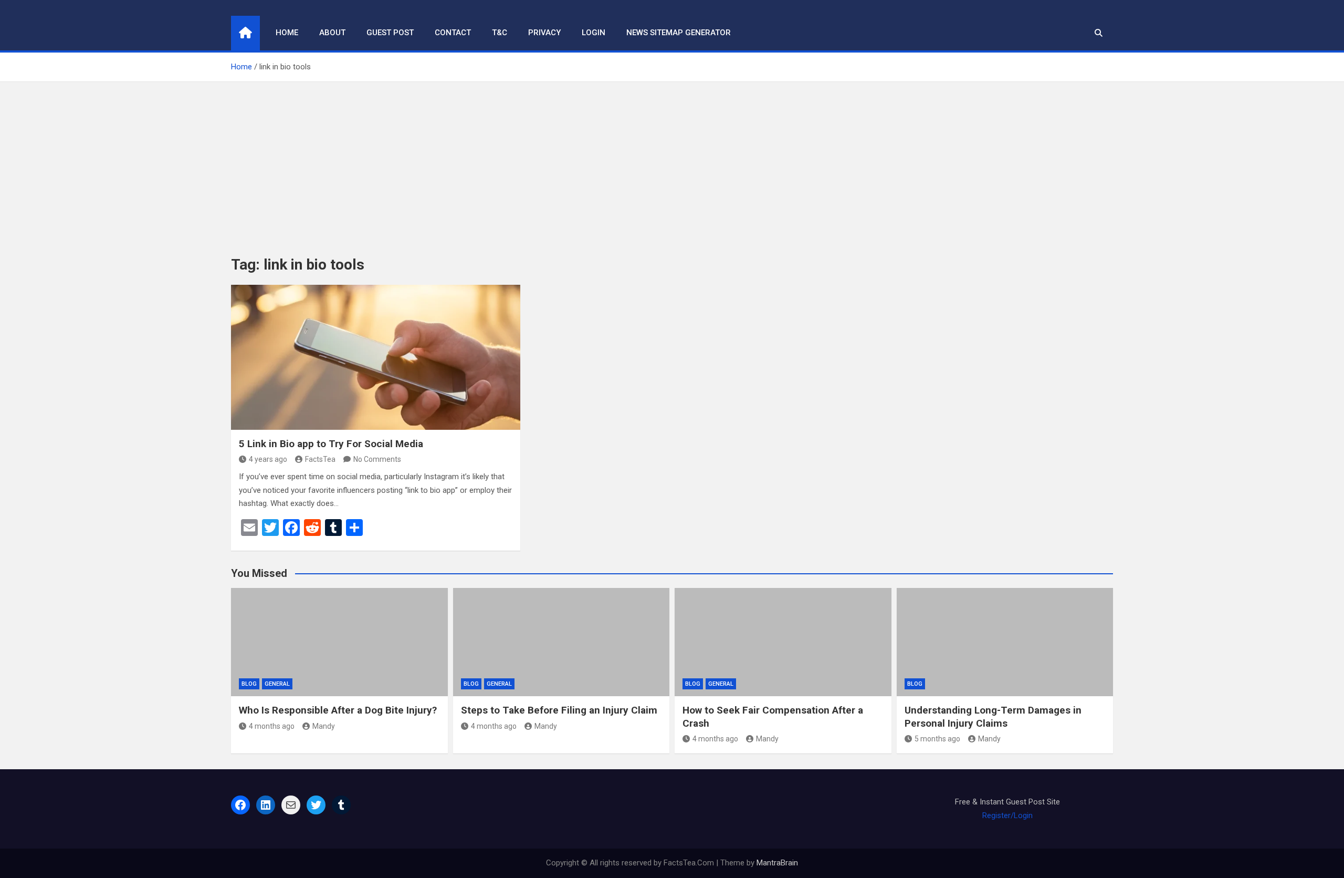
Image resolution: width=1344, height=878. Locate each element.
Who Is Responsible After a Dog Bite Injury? (338, 710)
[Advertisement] (672, 160)
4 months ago (272, 726)
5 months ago (937, 739)
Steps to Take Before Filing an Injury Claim (559, 710)
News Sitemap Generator (678, 32)
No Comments (377, 459)
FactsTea (320, 459)
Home (287, 32)
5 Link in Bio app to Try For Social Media (331, 444)
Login (593, 32)
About (332, 32)
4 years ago (268, 459)
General (277, 683)
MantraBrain (777, 862)
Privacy (544, 32)
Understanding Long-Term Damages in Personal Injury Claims (993, 716)
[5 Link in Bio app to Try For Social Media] (375, 357)
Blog (249, 683)
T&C (499, 32)
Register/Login (1007, 815)
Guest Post (390, 32)
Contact (453, 32)
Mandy (323, 726)
